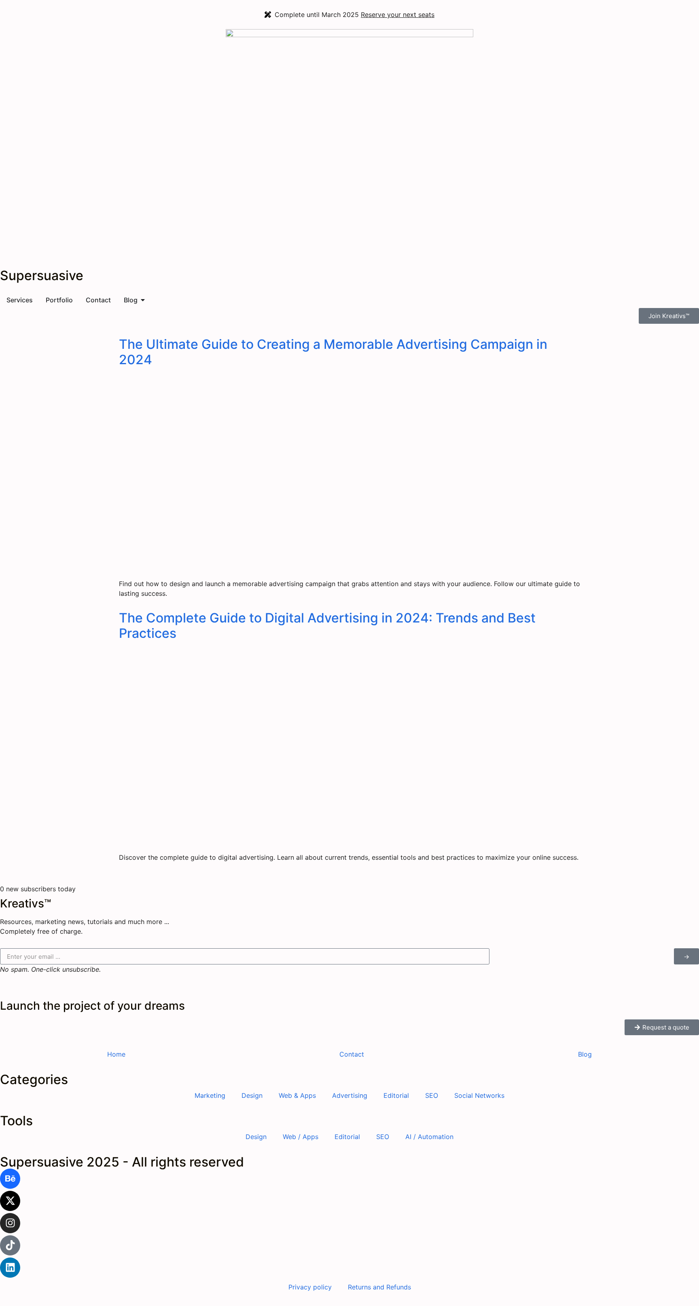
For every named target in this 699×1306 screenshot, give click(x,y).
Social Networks (479, 1095)
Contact (351, 1054)
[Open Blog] (143, 300)
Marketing (210, 1095)
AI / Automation (429, 1137)
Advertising (349, 1095)
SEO (431, 1095)
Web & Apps (297, 1095)
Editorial (396, 1095)
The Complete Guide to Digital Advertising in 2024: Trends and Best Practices (327, 625)
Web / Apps (300, 1137)
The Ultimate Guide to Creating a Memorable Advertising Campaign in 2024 (333, 351)
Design (252, 1095)
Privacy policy (310, 1287)
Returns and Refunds (379, 1287)
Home (116, 1054)
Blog (585, 1054)
